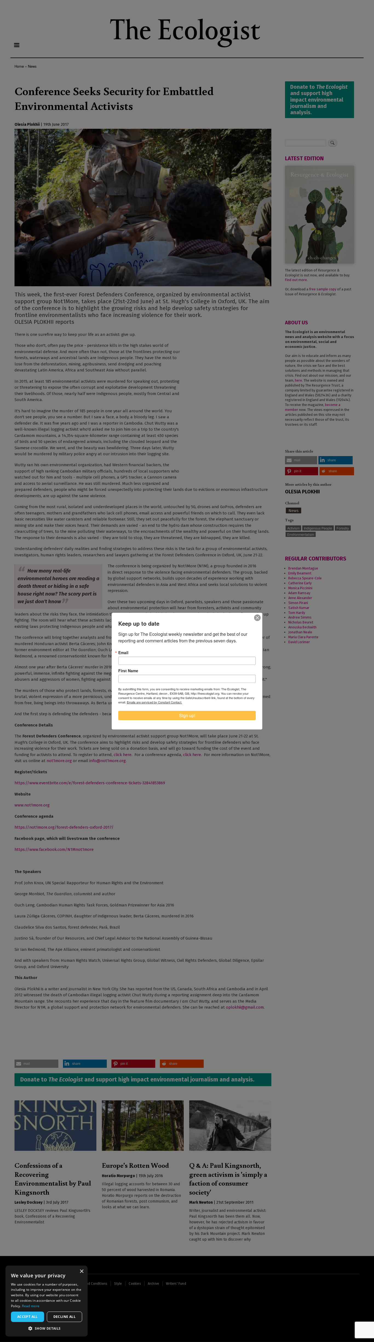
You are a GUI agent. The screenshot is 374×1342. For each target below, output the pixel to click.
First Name (128, 671)
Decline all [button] (64, 1316)
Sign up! (187, 715)
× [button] (81, 1271)
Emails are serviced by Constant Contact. (154, 702)
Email (123, 652)
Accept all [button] (27, 1316)
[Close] (257, 617)
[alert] (46, 1301)
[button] (46, 1328)
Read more (30, 1306)
